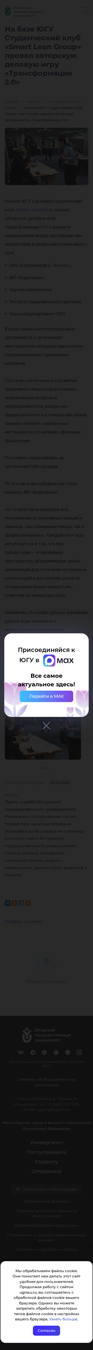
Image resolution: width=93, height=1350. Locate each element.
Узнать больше (63, 1319)
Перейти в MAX (46, 696)
